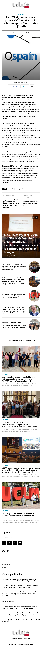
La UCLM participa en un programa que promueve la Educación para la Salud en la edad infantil (30, 201)
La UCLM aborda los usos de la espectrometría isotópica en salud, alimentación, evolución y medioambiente (14, 267)
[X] (15, 543)
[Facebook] (4, 543)
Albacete (11, 189)
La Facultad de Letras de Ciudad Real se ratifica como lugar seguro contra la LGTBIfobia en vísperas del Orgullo (18, 379)
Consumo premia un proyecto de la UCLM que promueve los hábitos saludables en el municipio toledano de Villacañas (11, 202)
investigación (19, 189)
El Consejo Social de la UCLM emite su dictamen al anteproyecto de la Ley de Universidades (14, 296)
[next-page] (36, 217)
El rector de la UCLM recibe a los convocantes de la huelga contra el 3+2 (21, 620)
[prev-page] (33, 217)
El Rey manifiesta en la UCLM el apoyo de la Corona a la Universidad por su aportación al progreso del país (20, 614)
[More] (32, 86)
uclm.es (21, 14)
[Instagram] (9, 543)
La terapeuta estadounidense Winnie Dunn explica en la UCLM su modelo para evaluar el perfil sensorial (19, 607)
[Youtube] (20, 543)
